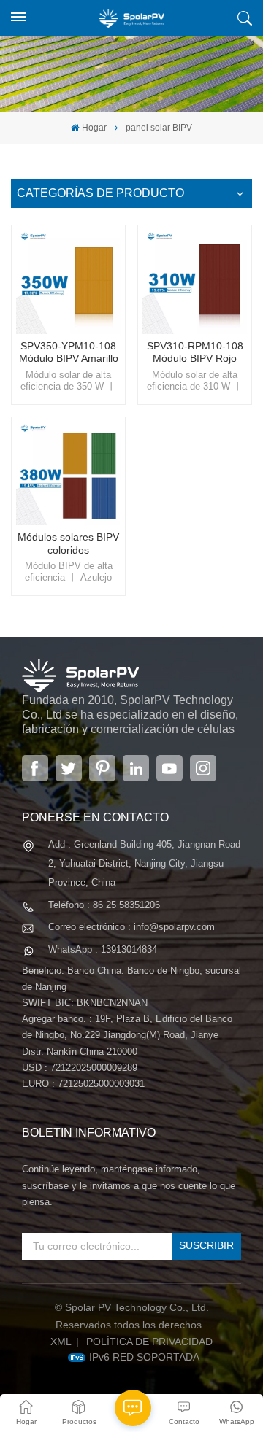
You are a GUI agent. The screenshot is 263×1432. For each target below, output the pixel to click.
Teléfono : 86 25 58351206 (104, 904)
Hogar (94, 128)
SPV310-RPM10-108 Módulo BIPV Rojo (195, 352)
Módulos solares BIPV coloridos (68, 543)
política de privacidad (149, 1341)
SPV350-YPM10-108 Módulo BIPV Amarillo (68, 352)
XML (61, 1341)
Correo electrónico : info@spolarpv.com (131, 926)
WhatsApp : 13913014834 (102, 949)
